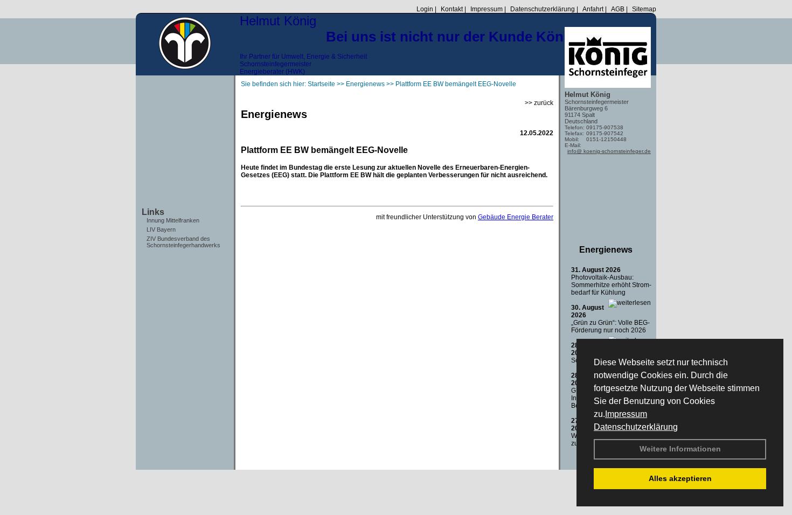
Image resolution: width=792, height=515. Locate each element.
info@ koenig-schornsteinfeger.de (609, 151)
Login (424, 9)
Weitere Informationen (680, 448)
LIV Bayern (161, 229)
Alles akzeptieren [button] (680, 478)
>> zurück (539, 103)
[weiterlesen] (629, 303)
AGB (617, 9)
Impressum (626, 414)
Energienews (606, 249)
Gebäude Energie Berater (515, 217)
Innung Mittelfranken (173, 220)
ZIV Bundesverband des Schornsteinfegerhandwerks (183, 241)
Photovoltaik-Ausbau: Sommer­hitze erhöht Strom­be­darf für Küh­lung (611, 285)
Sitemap (644, 9)
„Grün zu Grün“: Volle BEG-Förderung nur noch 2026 (610, 326)
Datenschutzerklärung (636, 427)
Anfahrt (592, 9)
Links (153, 212)
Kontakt (452, 9)
